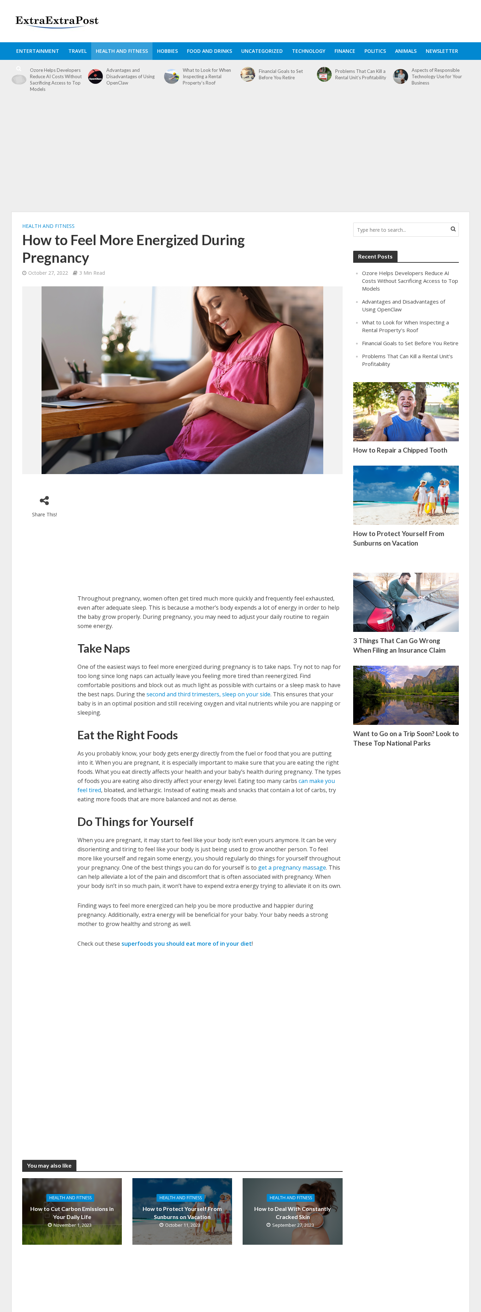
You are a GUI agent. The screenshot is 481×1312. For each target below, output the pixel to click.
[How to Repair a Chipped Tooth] (406, 411)
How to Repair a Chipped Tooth (400, 450)
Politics (375, 51)
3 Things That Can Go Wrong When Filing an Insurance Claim (399, 645)
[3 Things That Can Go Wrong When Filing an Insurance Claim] (406, 601)
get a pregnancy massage (292, 867)
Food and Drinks (209, 51)
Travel (77, 51)
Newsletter (442, 51)
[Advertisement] (240, 155)
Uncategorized (262, 51)
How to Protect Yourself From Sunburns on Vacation (182, 1212)
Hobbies (167, 51)
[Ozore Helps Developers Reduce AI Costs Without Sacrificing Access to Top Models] (19, 80)
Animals (406, 51)
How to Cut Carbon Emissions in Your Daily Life (72, 1212)
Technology (308, 51)
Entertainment (37, 51)
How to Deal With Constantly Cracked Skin (292, 1212)
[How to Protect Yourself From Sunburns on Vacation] (406, 494)
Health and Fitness (122, 51)
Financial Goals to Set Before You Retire (410, 343)
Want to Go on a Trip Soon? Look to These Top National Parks (406, 738)
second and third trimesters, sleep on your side (208, 694)
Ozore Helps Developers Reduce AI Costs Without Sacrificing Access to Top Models (56, 79)
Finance (345, 51)
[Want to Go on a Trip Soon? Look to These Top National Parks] (406, 694)
